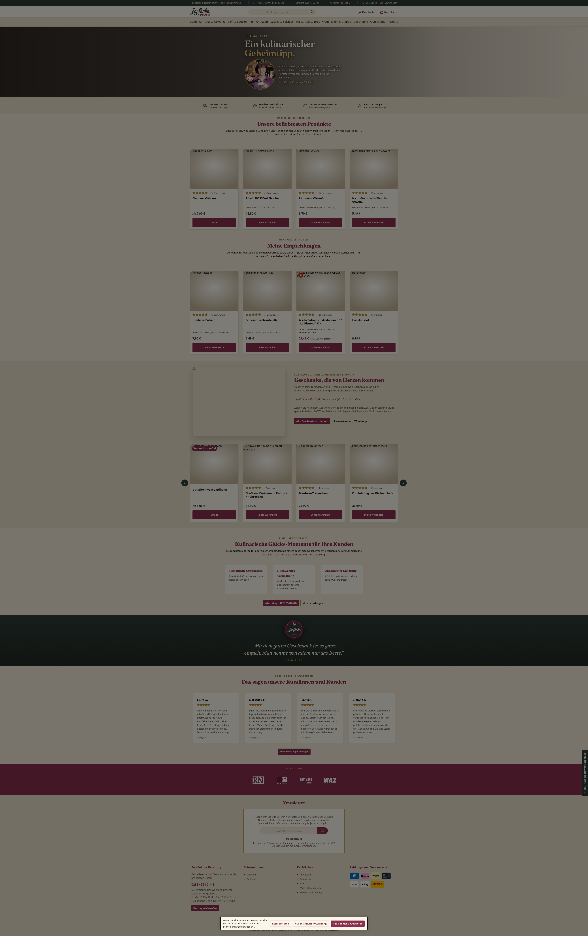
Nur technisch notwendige (311, 923)
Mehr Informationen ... (244, 926)
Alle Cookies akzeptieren (348, 923)
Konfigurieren (280, 923)
